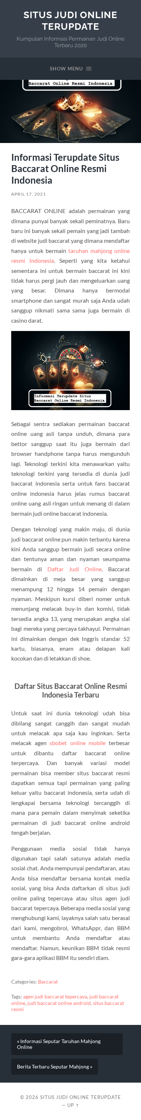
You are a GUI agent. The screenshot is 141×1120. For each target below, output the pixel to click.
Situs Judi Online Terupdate (71, 20)
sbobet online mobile (78, 742)
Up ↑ (73, 1105)
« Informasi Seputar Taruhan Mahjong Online (59, 1044)
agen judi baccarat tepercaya (55, 997)
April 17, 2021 (28, 194)
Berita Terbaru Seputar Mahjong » (54, 1067)
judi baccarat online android (59, 1003)
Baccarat (48, 982)
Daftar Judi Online (74, 568)
